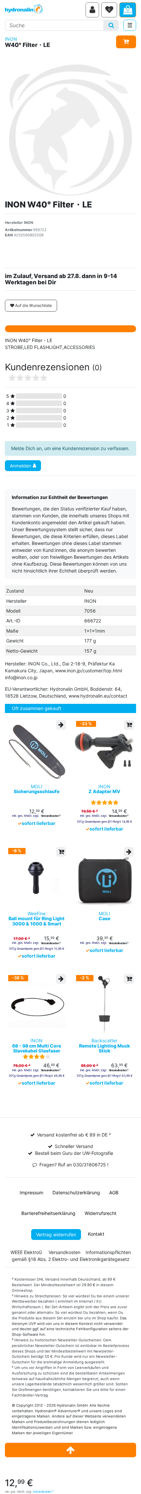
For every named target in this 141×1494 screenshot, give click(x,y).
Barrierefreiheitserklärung (48, 1213)
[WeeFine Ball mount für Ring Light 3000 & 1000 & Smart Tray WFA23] (36, 877)
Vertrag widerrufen (56, 1234)
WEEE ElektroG (26, 1252)
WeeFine (37, 918)
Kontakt (96, 1234)
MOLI (36, 789)
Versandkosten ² (50, 815)
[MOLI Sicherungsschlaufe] (36, 750)
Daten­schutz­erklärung (76, 1192)
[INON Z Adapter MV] (104, 750)
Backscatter (104, 1045)
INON (11, 39)
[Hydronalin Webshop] (44, 9)
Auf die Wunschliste (33, 305)
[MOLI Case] (104, 877)
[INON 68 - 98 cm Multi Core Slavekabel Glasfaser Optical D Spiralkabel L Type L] (36, 1004)
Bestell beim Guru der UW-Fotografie (74, 1153)
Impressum (31, 1192)
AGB (113, 1192)
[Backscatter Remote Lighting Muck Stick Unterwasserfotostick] (104, 1004)
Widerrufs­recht (100, 1213)
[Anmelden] (92, 9)
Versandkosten (43, 1491)
